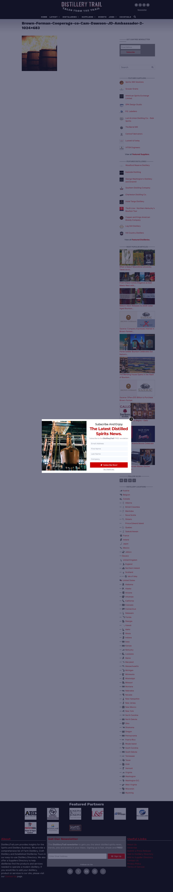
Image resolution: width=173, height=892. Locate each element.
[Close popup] (131, 419)
